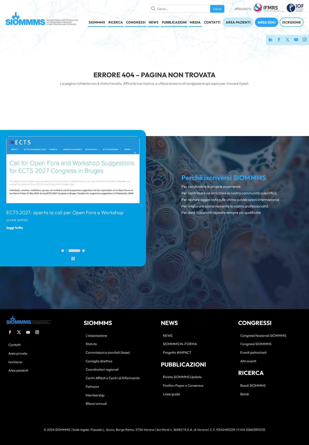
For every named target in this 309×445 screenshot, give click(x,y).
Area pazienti (18, 370)
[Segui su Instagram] (37, 332)
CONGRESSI (135, 22)
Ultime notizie (17, 220)
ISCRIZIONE (291, 22)
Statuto (91, 344)
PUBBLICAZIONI (174, 22)
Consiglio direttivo (99, 361)
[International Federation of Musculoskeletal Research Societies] (269, 9)
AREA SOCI (267, 22)
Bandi (244, 394)
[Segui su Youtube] (28, 332)
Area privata (17, 354)
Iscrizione (15, 362)
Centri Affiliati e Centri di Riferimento (113, 378)
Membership (95, 395)
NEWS (154, 22)
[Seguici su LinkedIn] (270, 40)
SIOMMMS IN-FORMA (180, 344)
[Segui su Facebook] (10, 332)
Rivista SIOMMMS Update (182, 377)
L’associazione (96, 336)
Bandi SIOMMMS (253, 386)
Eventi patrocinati (253, 353)
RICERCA (115, 22)
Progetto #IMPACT (177, 353)
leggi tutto (14, 227)
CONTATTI (212, 22)
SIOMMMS (97, 22)
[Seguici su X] (287, 40)
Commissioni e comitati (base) (108, 353)
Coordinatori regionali (102, 370)
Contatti (14, 345)
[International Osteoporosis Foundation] (295, 9)
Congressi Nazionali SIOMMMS (263, 336)
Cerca (217, 9)
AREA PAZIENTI (238, 22)
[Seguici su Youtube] (296, 40)
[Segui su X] (19, 332)
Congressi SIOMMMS (255, 344)
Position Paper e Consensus (183, 386)
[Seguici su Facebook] (279, 40)
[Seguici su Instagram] (304, 40)
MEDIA (195, 22)
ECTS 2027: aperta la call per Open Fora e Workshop (65, 212)
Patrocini (92, 387)
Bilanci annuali (96, 404)
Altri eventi (248, 361)
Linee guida (171, 394)
